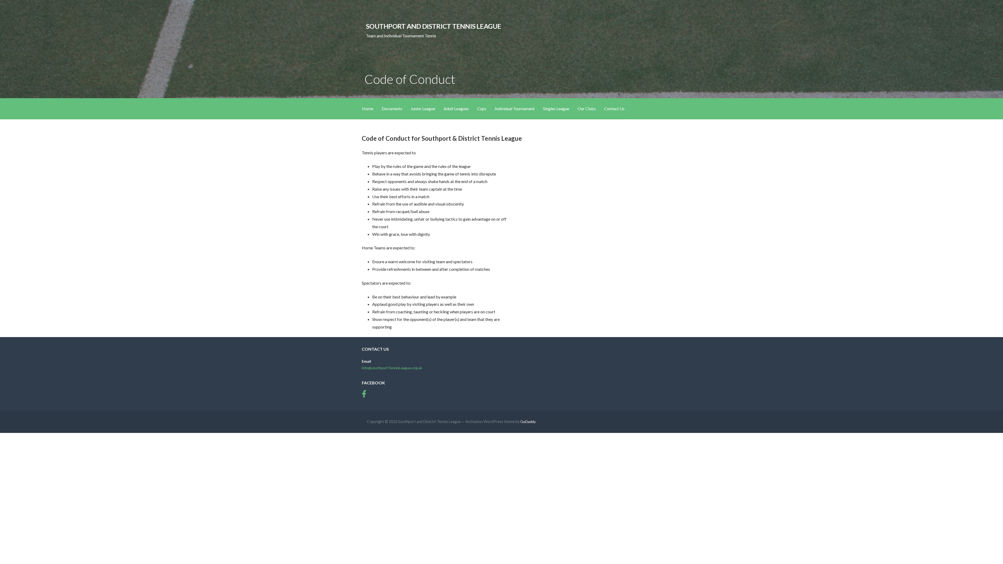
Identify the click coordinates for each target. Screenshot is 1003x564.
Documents (392, 108)
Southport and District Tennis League (433, 26)
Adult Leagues (456, 108)
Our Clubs (587, 108)
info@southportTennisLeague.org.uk (392, 368)
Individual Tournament (515, 108)
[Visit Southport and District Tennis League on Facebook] (364, 395)
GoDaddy (528, 421)
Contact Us (614, 108)
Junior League (423, 108)
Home (367, 108)
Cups (481, 108)
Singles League (556, 108)
